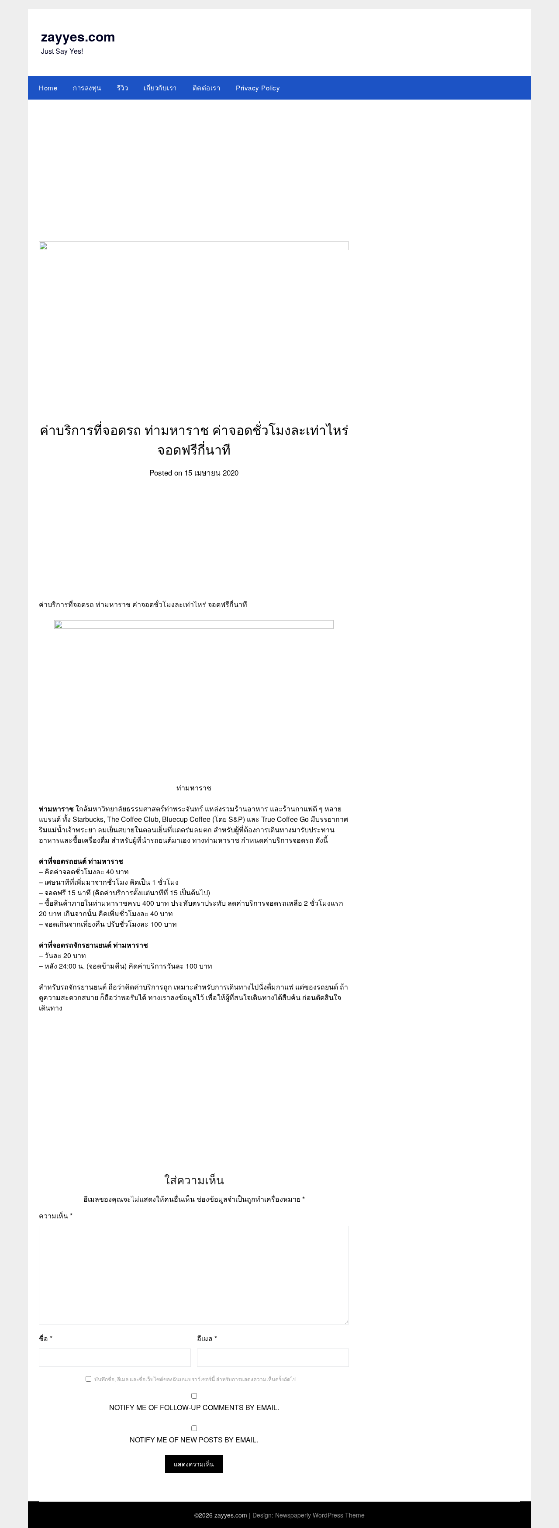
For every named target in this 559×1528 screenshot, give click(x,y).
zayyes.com (78, 36)
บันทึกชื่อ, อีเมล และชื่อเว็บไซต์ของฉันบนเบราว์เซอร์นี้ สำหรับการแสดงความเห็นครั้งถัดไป (195, 1379)
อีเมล (207, 1338)
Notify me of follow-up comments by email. (194, 1407)
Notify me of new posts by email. (194, 1440)
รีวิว (122, 87)
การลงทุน (87, 87)
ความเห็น (55, 1216)
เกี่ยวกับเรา (160, 87)
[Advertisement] (279, 165)
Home (48, 87)
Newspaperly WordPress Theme (320, 1515)
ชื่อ (45, 1338)
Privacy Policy (258, 87)
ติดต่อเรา (207, 87)
